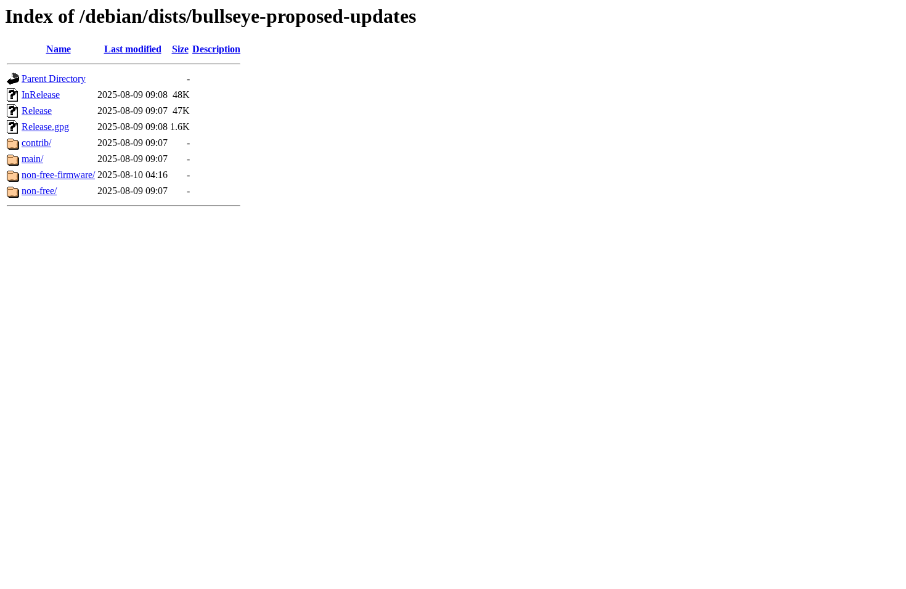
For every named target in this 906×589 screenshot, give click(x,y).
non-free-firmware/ (58, 174)
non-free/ (39, 190)
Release (37, 110)
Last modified (132, 49)
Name (58, 49)
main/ (32, 158)
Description (216, 49)
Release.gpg (45, 126)
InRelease (41, 94)
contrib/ (36, 142)
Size (180, 49)
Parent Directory (54, 78)
